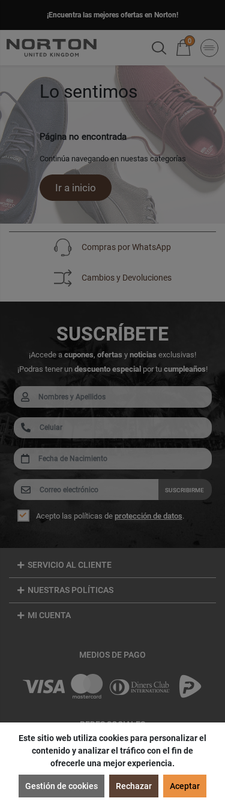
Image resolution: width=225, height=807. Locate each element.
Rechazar (134, 786)
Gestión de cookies (61, 786)
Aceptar (185, 786)
